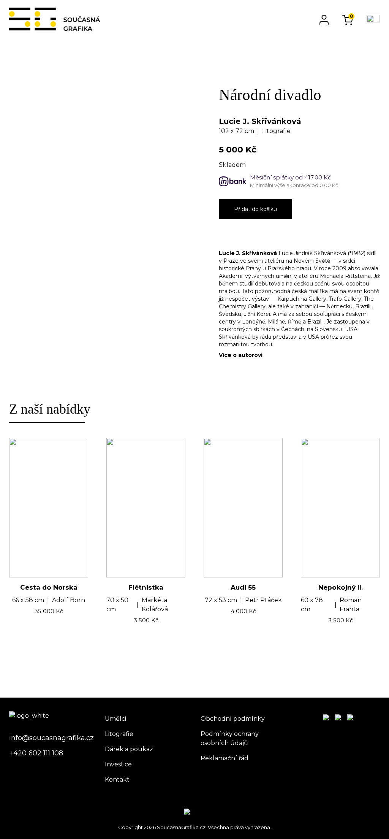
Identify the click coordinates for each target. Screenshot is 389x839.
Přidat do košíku (255, 209)
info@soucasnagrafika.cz (51, 738)
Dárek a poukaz (129, 749)
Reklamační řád (224, 758)
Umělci (115, 718)
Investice (118, 764)
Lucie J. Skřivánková (260, 121)
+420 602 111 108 (36, 753)
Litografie (119, 733)
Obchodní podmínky (233, 718)
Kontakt (117, 779)
